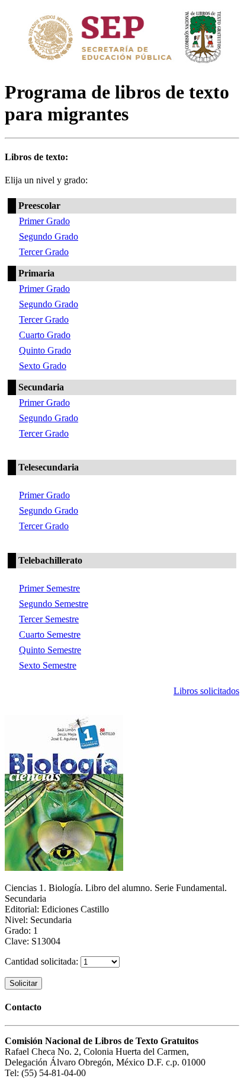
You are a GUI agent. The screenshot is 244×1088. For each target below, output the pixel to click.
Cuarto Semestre (50, 634)
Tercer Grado (44, 252)
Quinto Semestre (50, 650)
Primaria (36, 273)
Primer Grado (44, 221)
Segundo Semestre (53, 604)
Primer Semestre (49, 588)
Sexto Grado (42, 366)
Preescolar (39, 206)
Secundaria (41, 387)
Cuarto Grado (44, 335)
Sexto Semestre (47, 665)
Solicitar (23, 983)
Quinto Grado (45, 350)
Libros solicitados (206, 691)
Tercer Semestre (49, 619)
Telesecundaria (48, 467)
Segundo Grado (48, 236)
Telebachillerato (50, 560)
